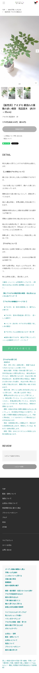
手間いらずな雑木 (11, 572)
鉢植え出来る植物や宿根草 (14, 607)
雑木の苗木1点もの (11, 597)
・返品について (7, 138)
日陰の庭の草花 (10, 579)
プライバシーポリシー (10, 513)
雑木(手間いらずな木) (14, 9)
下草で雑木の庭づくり (12, 600)
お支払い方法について (10, 503)
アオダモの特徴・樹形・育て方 (15, 622)
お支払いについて (11, 640)
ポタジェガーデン (11, 628)
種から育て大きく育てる (13, 604)
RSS (4, 522)
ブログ (4, 517)
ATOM (4, 527)
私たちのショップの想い (13, 615)
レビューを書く (19, 466)
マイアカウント (7, 540)
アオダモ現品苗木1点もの (14, 594)
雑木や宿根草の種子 (12, 585)
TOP (3, 9)
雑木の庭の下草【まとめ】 (14, 625)
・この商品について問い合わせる (12, 136)
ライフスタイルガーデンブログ (15, 612)
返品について (6, 498)
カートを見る (6, 545)
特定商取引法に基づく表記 (11, 508)
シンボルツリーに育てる (13, 576)
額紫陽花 (8, 582)
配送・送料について (9, 494)
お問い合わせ (6, 550)
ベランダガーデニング (12, 618)
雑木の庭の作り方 (11, 650)
